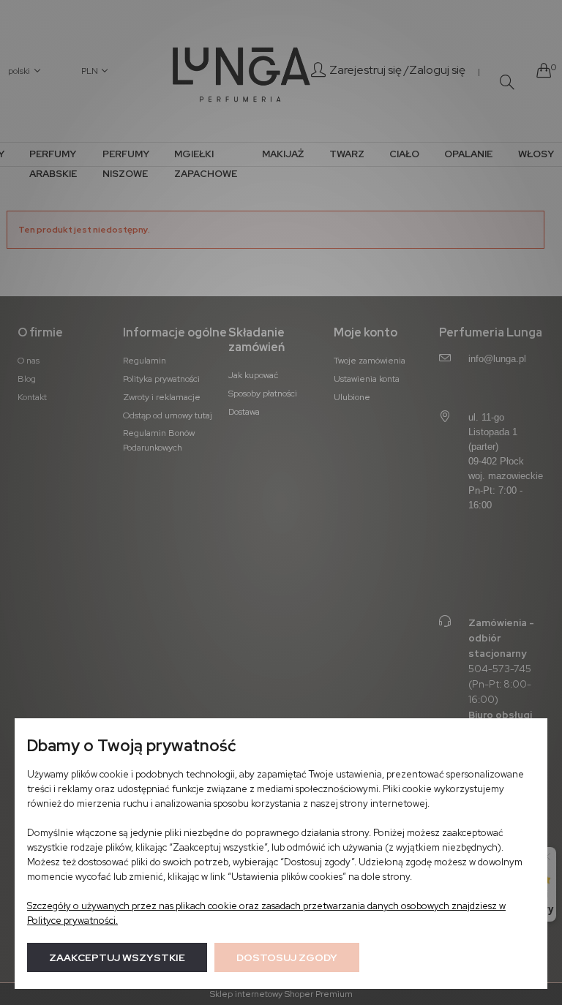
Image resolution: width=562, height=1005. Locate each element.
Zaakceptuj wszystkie (117, 957)
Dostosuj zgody (286, 957)
